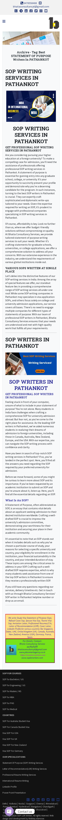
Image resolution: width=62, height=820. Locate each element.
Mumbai (13, 806)
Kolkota (13, 803)
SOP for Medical (9, 709)
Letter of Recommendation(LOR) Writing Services (24, 768)
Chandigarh (48, 806)
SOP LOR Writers (24, 815)
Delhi (4, 803)
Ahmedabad (51, 803)
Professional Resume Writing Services (19, 774)
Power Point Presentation (14, 792)
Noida (21, 803)
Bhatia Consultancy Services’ (39, 593)
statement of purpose (32, 172)
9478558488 (30, 3)
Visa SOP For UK (9, 738)
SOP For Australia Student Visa (16, 721)
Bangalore (36, 806)
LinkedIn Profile (9, 786)
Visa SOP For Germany (12, 750)
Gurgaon (30, 803)
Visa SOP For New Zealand (14, 744)
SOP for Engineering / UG (13, 685)
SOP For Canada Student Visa (15, 727)
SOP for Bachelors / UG (13, 679)
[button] (3, 38)
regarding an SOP (45, 494)
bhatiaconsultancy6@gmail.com (31, 6)
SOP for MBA (8, 697)
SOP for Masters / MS (11, 691)
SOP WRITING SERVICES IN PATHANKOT (23, 78)
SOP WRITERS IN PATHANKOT (27, 342)
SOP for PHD (8, 703)
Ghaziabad (41, 809)
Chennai (40, 803)
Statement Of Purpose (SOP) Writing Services (22, 762)
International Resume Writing (15, 780)
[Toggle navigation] (3, 21)
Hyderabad (24, 806)
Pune (5, 806)
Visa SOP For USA (10, 733)
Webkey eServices (36, 818)
